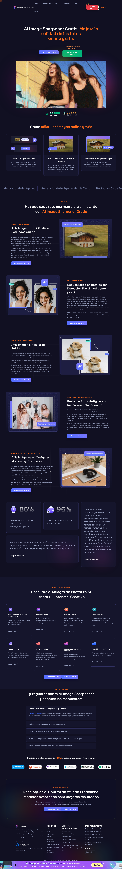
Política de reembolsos (50, 840)
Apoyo (36, 11)
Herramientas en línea (49, 4)
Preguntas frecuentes (53, 844)
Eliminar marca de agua (68, 834)
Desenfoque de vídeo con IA (93, 834)
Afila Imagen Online (47, 52)
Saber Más (12, 631)
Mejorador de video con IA (93, 829)
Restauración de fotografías (70, 845)
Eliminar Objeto (70, 615)
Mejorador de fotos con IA (93, 831)
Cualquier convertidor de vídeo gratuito (94, 838)
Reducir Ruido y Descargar (98, 158)
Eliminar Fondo (42, 615)
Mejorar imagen (66, 836)
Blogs (75, 4)
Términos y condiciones (50, 851)
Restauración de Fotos (82, 188)
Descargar (66, 4)
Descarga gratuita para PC (72, 53)
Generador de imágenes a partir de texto (72, 849)
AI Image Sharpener (35, 713)
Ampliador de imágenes (69, 839)
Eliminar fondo (66, 831)
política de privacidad (53, 847)
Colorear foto (66, 842)
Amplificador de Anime (101, 649)
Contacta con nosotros (51, 835)
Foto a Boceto (13, 649)
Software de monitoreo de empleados (93, 843)
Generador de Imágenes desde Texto (36, 188)
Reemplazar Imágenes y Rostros (73, 650)
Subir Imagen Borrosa (24, 158)
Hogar (36, 4)
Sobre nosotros (51, 829)
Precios (103, 7)
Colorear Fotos (42, 649)
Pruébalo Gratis (51, 676)
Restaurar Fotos (98, 615)
